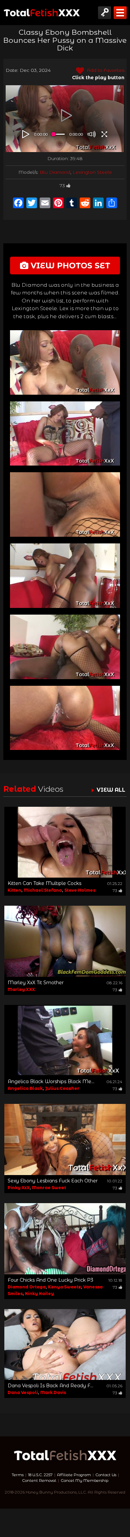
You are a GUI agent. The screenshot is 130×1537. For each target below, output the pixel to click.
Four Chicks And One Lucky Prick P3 (50, 1280)
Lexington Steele (92, 172)
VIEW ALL (111, 790)
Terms (18, 1474)
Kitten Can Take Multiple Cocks (44, 883)
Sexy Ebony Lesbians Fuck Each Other (53, 1181)
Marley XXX (21, 989)
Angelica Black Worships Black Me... (51, 1081)
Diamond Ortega (27, 1286)
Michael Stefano (43, 890)
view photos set (69, 265)
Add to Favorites (105, 70)
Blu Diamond (55, 172)
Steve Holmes (79, 890)
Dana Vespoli (23, 1392)
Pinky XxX (19, 1187)
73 (62, 185)
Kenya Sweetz (64, 1286)
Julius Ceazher (62, 1088)
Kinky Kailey (39, 1293)
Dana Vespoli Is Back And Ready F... (50, 1386)
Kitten (14, 890)
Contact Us (105, 1474)
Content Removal (39, 1480)
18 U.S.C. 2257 (40, 1474)
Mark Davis (53, 1392)
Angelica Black (25, 1088)
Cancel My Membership (84, 1480)
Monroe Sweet (49, 1187)
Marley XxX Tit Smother (36, 983)
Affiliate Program (74, 1474)
